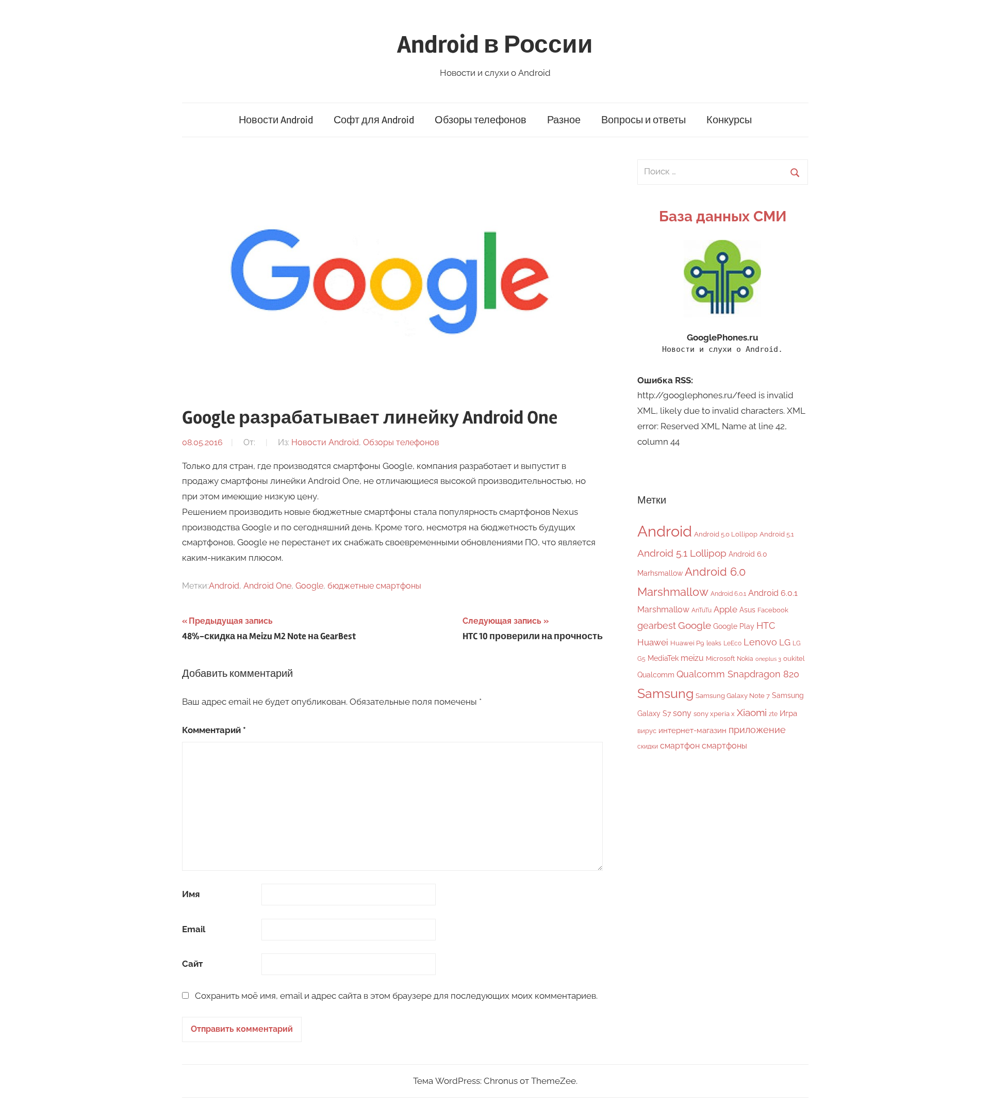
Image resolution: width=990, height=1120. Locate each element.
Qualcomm (655, 675)
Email (193, 929)
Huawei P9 (687, 643)
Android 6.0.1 (728, 593)
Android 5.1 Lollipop (682, 553)
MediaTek (663, 658)
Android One (267, 586)
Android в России (495, 44)
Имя (191, 894)
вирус (646, 731)
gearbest (656, 625)
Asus (747, 609)
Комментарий (214, 730)
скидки (647, 746)
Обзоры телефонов (480, 119)
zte (773, 714)
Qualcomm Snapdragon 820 (737, 674)
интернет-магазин (692, 730)
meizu (692, 658)
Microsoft (720, 658)
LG (784, 642)
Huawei (652, 642)
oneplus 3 (768, 659)
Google (309, 586)
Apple (725, 609)
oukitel (794, 658)
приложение (757, 729)
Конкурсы (729, 119)
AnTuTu (701, 610)
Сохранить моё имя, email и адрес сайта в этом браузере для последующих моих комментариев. (396, 996)
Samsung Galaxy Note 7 (733, 696)
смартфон (680, 746)
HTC (765, 625)
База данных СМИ (722, 216)
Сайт (192, 964)
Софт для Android (374, 119)
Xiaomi (752, 712)
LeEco (732, 643)
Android (224, 586)
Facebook (772, 610)
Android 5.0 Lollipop (725, 534)
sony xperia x (714, 714)
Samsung (665, 693)
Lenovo (760, 642)
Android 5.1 (777, 534)
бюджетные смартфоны (374, 586)
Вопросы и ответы (643, 119)
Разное (564, 119)
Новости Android (276, 119)
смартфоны (724, 746)
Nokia (745, 658)
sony (682, 713)
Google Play (733, 626)
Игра (788, 713)
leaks (713, 643)
